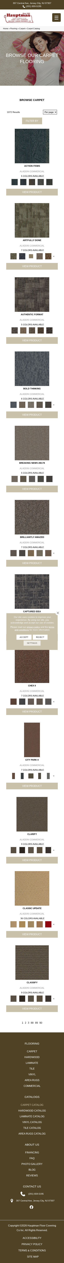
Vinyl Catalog (32, 1122)
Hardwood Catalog (32, 1110)
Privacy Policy (32, 1244)
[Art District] (31, 701)
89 (36, 1023)
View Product (32, 192)
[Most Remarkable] (22, 256)
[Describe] (31, 850)
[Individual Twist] (32, 330)
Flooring (13, 29)
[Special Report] (23, 479)
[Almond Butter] (31, 924)
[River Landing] (22, 701)
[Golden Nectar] (22, 924)
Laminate (32, 1063)
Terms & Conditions (32, 1250)
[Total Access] (49, 479)
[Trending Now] (32, 443)
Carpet (22, 29)
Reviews (32, 1175)
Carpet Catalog (32, 1105)
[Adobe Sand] (32, 888)
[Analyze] (22, 850)
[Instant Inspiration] (48, 553)
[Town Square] (48, 701)
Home (5, 29)
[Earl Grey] (41, 182)
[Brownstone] (32, 182)
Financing (32, 1152)
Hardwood (32, 1057)
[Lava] (31, 404)
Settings (32, 643)
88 (32, 1023)
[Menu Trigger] (56, 17)
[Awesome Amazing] (39, 256)
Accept (24, 637)
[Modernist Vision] (31, 256)
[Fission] (39, 404)
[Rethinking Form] (41, 330)
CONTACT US (32, 1186)
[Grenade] (22, 404)
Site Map (33, 1256)
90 (40, 1023)
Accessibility (32, 1238)
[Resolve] (32, 814)
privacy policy (33, 627)
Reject (40, 637)
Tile (32, 1068)
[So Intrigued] (32, 517)
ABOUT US (32, 1144)
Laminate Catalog (32, 1116)
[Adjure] (48, 850)
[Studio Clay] (39, 924)
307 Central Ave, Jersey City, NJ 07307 (32, 3)
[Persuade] (39, 850)
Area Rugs (32, 1080)
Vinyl (32, 1074)
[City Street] (49, 182)
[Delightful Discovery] (32, 220)
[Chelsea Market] (32, 665)
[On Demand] (41, 479)
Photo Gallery (32, 1164)
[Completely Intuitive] (31, 553)
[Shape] (32, 368)
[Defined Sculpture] (23, 330)
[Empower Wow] (39, 553)
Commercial (32, 1086)
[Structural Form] (49, 330)
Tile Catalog (32, 1128)
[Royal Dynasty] (48, 924)
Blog (32, 1169)
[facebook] (31, 1207)
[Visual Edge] (32, 294)
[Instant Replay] (32, 479)
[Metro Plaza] (39, 701)
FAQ (32, 1158)
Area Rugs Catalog (32, 1133)
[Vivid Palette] (48, 256)
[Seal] (48, 404)
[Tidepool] (32, 146)
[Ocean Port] (23, 182)
